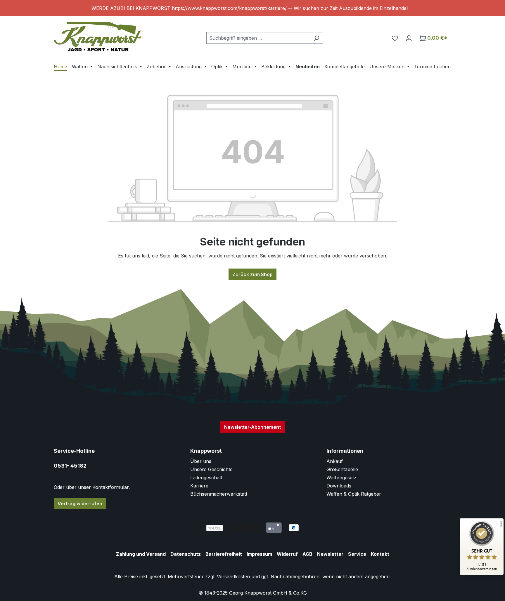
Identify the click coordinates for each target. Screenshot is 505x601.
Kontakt (380, 554)
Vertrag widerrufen (80, 503)
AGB (307, 554)
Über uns (200, 461)
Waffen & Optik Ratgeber (353, 494)
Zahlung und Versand (141, 554)
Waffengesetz (341, 477)
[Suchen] (316, 38)
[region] (252, 8)
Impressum (259, 554)
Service (357, 554)
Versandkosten (233, 576)
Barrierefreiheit (223, 554)
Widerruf (287, 554)
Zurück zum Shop (252, 274)
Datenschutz (185, 554)
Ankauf (334, 461)
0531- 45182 (70, 466)
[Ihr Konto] (409, 38)
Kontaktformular (110, 487)
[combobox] (258, 38)
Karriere (199, 486)
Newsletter (330, 554)
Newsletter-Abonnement (252, 427)
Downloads (338, 486)
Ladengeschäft (206, 477)
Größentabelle (342, 469)
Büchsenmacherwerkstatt (218, 494)
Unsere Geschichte (211, 469)
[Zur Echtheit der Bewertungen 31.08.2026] (482, 573)
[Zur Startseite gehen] (97, 36)
